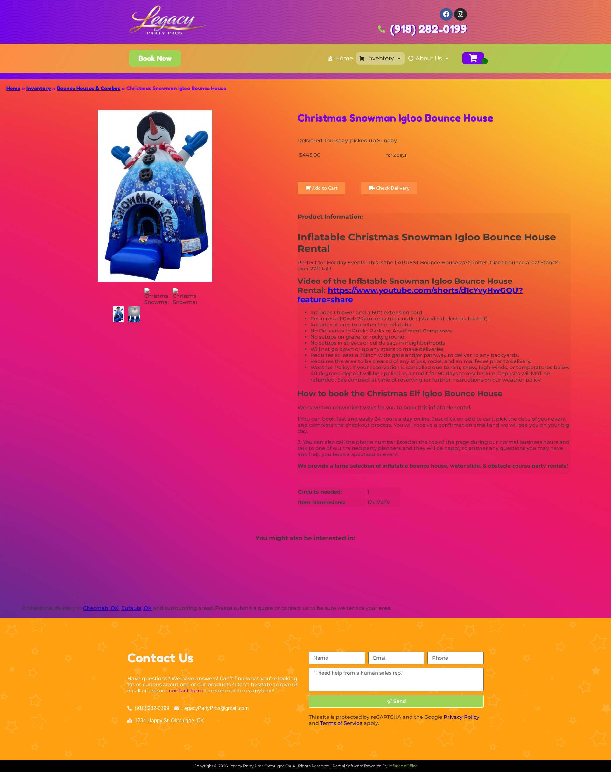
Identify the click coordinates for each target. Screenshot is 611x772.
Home (344, 58)
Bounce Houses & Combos (88, 88)
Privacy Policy (461, 717)
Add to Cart (324, 188)
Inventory (380, 58)
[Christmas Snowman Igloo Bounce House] (118, 314)
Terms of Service (341, 723)
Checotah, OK (101, 608)
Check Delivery (392, 188)
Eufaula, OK (136, 608)
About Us (429, 58)
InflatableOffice (403, 765)
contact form (186, 691)
